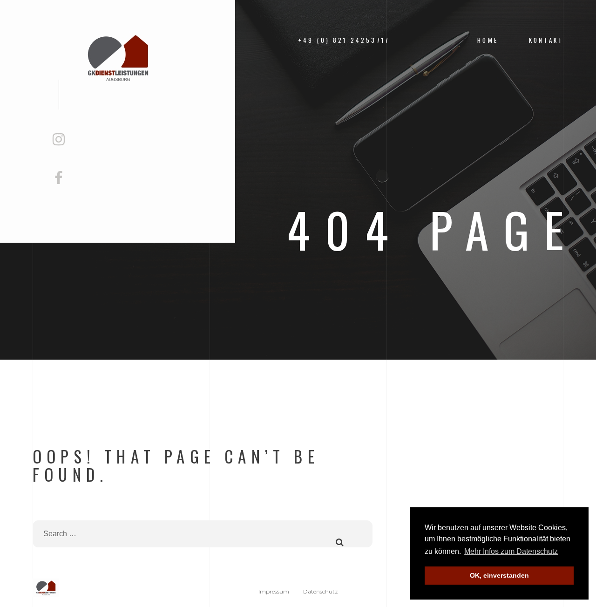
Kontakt (546, 40)
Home (487, 40)
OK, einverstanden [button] (499, 575)
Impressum (273, 591)
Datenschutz (320, 591)
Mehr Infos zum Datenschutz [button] (511, 551)
